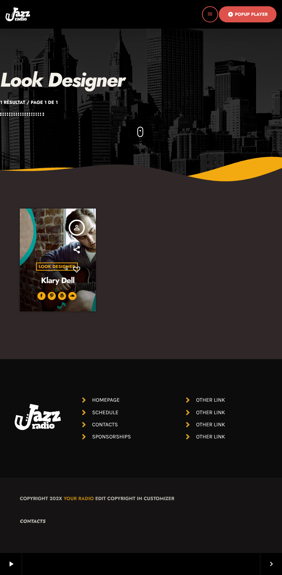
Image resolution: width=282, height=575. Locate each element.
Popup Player (248, 14)
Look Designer (57, 266)
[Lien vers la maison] (18, 14)
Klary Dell (58, 280)
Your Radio (79, 498)
